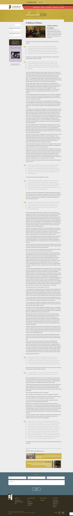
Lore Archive (42, 500)
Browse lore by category (14, 28)
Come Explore (41, 2)
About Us (43, 7)
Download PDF (14, 43)
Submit (36, 489)
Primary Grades (55, 500)
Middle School (55, 503)
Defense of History (30, 451)
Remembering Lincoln (39, 451)
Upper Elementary (56, 501)
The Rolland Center (18, 500)
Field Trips (54, 506)
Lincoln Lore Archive (15, 64)
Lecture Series (30, 501)
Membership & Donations (19, 501)
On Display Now (30, 503)
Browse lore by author (14, 33)
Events (29, 500)
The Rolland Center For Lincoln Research (14, 7)
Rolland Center (36, 7)
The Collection (49, 7)
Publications (29, 505)
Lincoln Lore (55, 7)
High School (55, 505)
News (16, 503)
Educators (61, 7)
